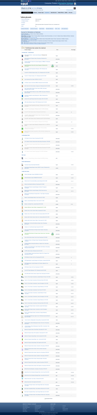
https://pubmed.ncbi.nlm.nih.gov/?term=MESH (29, 39)
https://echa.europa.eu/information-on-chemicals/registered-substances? (33, 43)
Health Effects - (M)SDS (62, 12)
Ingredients (47, 12)
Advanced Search (70, 9)
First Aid (70, 12)
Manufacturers (54, 12)
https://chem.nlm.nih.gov (25, 34)
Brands (35, 12)
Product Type (41, 12)
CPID (24, 3)
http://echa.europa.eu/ (25, 41)
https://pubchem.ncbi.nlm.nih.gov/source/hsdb (29, 37)
